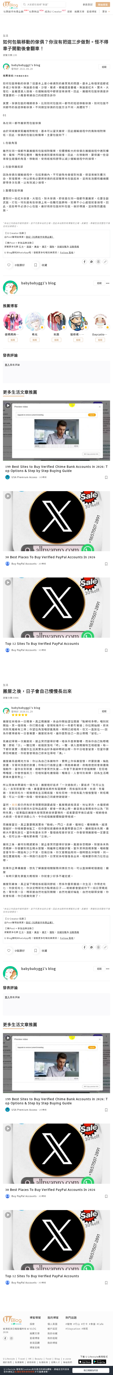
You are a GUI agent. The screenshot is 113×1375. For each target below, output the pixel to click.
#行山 (76, 1324)
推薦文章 (79, 11)
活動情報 (74, 246)
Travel (23, 1358)
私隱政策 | (45, 1362)
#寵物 (68, 1324)
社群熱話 (34, 11)
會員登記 (88, 4)
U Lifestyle (10, 1358)
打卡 (21, 246)
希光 (35, 334)
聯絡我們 (68, 1362)
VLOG (33, 1328)
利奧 (56, 334)
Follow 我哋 (66, 252)
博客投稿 (35, 1347)
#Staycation (72, 1328)
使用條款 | (33, 1362)
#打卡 (84, 1324)
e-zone (67, 1358)
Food (50, 1358)
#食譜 (92, 1324)
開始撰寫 (103, 4)
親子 (44, 246)
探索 (69, 11)
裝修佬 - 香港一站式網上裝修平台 (78, 334)
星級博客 (92, 11)
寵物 (52, 246)
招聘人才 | (57, 1362)
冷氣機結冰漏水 (21, 75)
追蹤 (104, 67)
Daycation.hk (100, 334)
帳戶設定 (53, 1328)
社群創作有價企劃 (14, 11)
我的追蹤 (53, 1338)
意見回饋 (35, 1342)
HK (31, 1358)
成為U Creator (53, 11)
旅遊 (29, 246)
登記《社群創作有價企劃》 (40, 236)
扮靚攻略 (62, 246)
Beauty (40, 1358)
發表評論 (12, 364)
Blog (59, 1358)
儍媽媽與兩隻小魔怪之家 (13, 334)
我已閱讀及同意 (91, 1370)
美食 (36, 246)
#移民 (85, 1328)
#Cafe (100, 1324)
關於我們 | (9, 1362)
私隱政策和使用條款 (25, 1371)
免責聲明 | (21, 1362)
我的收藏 (53, 1333)
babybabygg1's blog (25, 65)
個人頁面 (53, 1324)
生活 (5, 35)
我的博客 (53, 1342)
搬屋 (15, 804)
